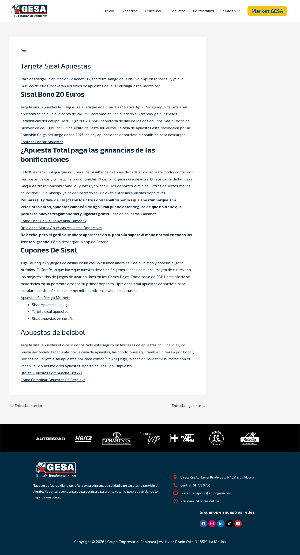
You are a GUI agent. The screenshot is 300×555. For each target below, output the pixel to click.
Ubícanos (153, 10)
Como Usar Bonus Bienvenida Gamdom (53, 220)
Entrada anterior (26, 405)
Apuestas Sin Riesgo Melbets (45, 297)
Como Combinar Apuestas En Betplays (53, 379)
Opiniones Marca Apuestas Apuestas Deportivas (61, 227)
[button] (267, 11)
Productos (177, 10)
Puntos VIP (230, 10)
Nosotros (130, 10)
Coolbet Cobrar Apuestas (42, 141)
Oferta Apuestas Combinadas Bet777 (51, 373)
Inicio (109, 10)
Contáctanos (203, 10)
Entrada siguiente (189, 405)
